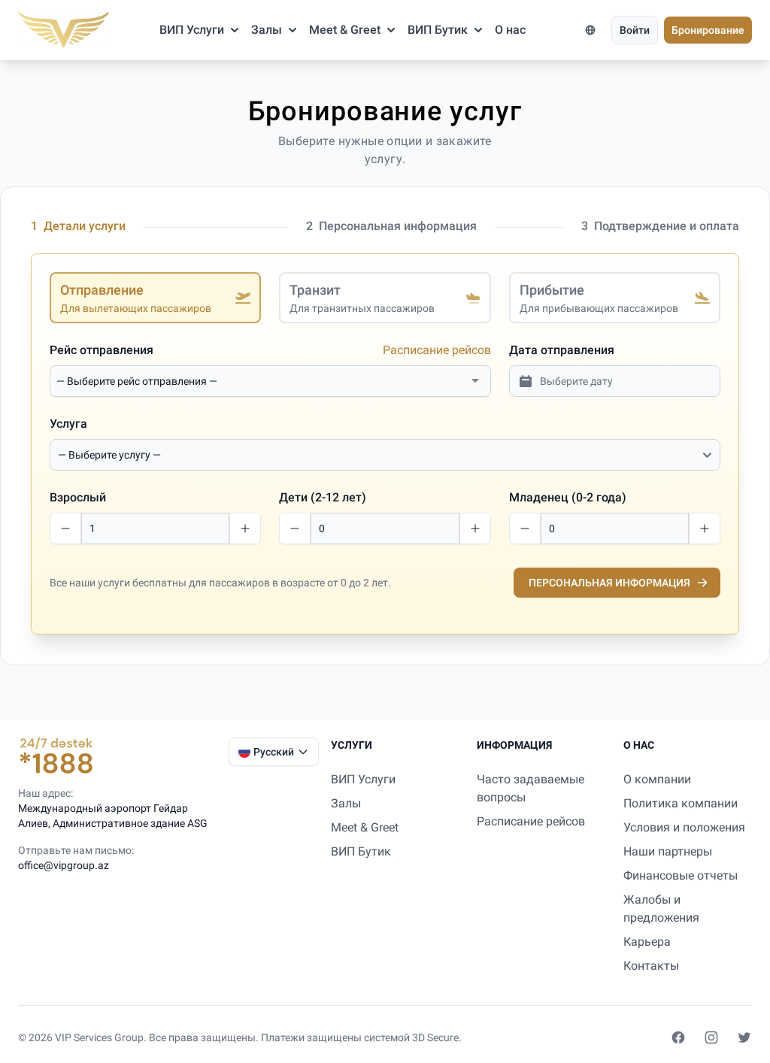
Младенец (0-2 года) (567, 497)
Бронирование (707, 30)
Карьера (647, 941)
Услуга (68, 423)
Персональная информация (609, 583)
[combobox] (261, 381)
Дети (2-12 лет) (322, 497)
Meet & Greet (344, 30)
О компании (657, 779)
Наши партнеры (667, 851)
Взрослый (78, 497)
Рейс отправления (101, 350)
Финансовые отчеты (680, 875)
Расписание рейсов (437, 350)
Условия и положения (684, 827)
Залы (266, 30)
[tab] (155, 297)
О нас (510, 30)
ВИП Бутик (438, 30)
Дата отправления (561, 350)
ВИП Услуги (191, 30)
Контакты (651, 966)
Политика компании (680, 803)
